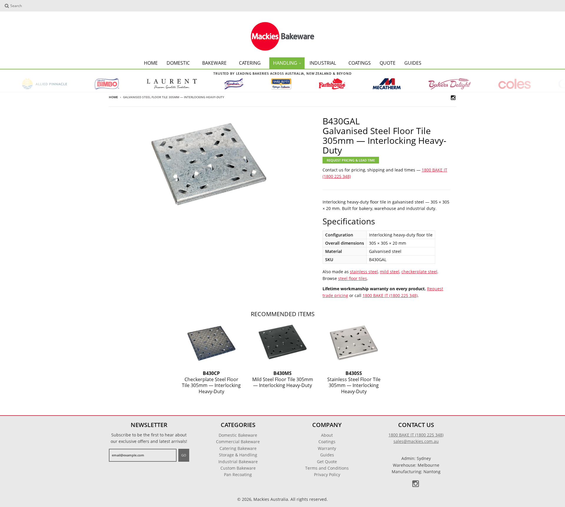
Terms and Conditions (327, 468)
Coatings (359, 63)
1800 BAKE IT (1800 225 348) (390, 295)
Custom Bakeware (238, 468)
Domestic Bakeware (238, 435)
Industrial (323, 63)
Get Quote (327, 461)
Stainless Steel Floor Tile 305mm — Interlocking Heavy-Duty (353, 382)
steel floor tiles (352, 278)
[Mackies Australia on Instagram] (453, 97)
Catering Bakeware (238, 448)
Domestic (178, 63)
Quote (388, 63)
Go (183, 455)
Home (151, 63)
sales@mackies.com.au (416, 441)
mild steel (389, 271)
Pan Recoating (238, 474)
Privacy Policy (327, 474)
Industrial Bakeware (238, 461)
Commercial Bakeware (238, 441)
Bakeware (214, 63)
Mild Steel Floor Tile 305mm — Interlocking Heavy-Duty (282, 379)
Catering (250, 63)
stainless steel (364, 271)
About (327, 435)
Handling (285, 63)
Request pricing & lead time (351, 160)
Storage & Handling (238, 455)
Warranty (327, 448)
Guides (412, 63)
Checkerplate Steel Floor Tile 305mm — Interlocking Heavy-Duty (211, 382)
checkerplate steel (419, 271)
